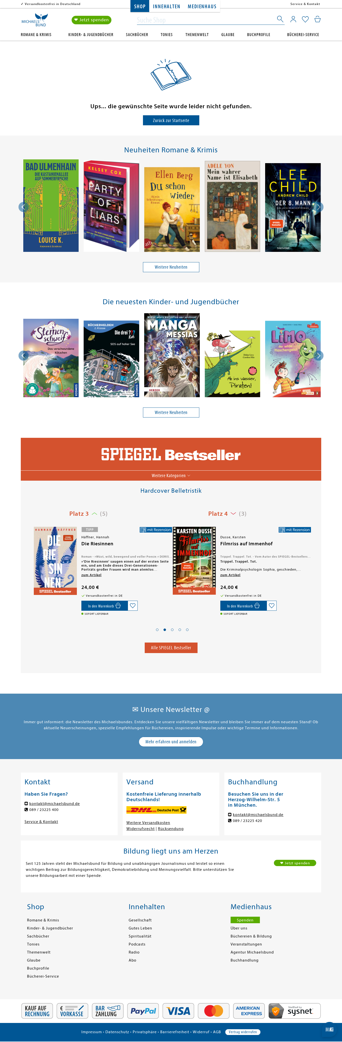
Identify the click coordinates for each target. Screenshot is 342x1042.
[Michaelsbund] (35, 21)
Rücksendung (171, 828)
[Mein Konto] (293, 19)
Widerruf (201, 1032)
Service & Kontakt (305, 4)
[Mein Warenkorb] (317, 19)
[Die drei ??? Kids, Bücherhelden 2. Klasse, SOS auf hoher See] (111, 359)
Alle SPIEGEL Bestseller (171, 648)
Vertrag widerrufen (243, 1032)
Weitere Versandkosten (148, 822)
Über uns (239, 928)
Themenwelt (197, 34)
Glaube (228, 34)
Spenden (245, 920)
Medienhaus (202, 7)
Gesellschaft (140, 920)
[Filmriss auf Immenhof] (54, 561)
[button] (157, 630)
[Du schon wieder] (172, 210)
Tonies (167, 34)
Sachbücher (137, 34)
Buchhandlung (245, 960)
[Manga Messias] (172, 356)
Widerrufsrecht (140, 828)
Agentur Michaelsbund (252, 952)
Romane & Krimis (36, 34)
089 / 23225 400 (44, 809)
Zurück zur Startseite (171, 120)
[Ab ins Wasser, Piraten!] (232, 365)
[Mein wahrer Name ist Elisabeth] (232, 207)
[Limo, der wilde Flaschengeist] (293, 360)
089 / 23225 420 (247, 820)
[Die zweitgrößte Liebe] (193, 562)
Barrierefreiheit (174, 1032)
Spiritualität (140, 936)
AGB (217, 1032)
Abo (132, 960)
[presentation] (24, 207)
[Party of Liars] (111, 207)
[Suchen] (281, 20)
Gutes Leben (140, 928)
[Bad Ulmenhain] (51, 206)
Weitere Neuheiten (171, 267)
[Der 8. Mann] (293, 208)
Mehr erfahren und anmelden (171, 742)
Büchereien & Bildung (251, 936)
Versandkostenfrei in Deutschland (53, 4)
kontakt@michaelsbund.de (54, 803)
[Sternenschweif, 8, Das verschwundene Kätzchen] (51, 359)
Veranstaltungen (246, 944)
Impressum (91, 1032)
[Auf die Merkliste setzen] (133, 606)
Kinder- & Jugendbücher (90, 34)
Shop (139, 7)
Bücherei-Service (303, 34)
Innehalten (166, 7)
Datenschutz (117, 1032)
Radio (134, 952)
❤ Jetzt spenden (91, 20)
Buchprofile (258, 34)
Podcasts (137, 944)
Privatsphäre (145, 1032)
